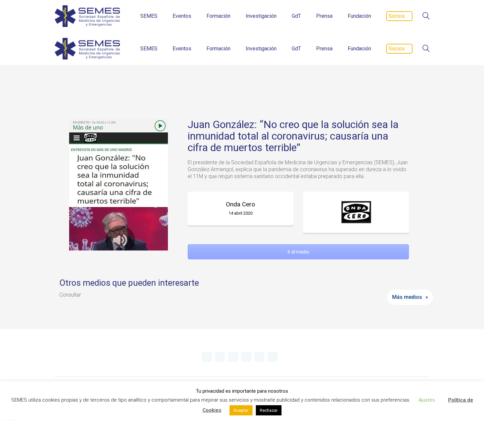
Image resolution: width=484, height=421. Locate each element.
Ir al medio (298, 251)
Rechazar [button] (269, 410)
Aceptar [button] (241, 410)
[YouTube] (233, 357)
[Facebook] (259, 357)
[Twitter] (207, 357)
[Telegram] (220, 357)
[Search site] (426, 16)
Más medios (407, 297)
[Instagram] (246, 357)
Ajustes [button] (426, 400)
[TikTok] (273, 357)
